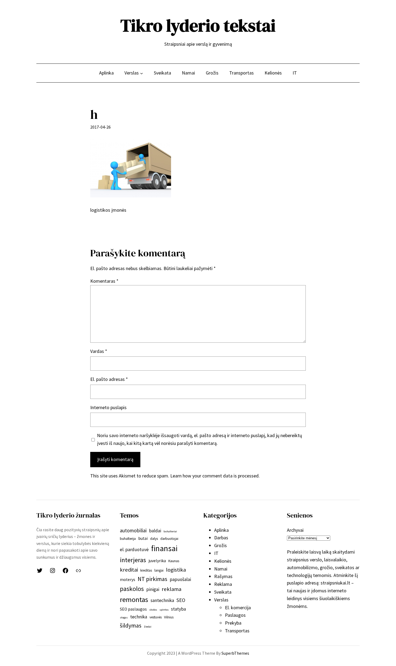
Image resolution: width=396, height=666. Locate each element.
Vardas (98, 351)
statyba (178, 609)
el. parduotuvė (134, 549)
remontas (134, 599)
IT (216, 553)
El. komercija (238, 607)
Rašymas (223, 576)
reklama (171, 589)
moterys (127, 579)
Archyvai (295, 530)
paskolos (132, 589)
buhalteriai (170, 531)
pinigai (152, 589)
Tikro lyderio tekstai (198, 25)
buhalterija (128, 538)
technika (138, 617)
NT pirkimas (152, 579)
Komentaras (104, 281)
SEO (180, 600)
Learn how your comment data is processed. (215, 476)
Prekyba (233, 623)
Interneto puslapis (108, 407)
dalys (154, 538)
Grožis (220, 545)
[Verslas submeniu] (141, 73)
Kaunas (173, 561)
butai (143, 538)
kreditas (146, 570)
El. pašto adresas (109, 379)
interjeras (133, 560)
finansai (164, 548)
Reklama (223, 584)
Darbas (221, 537)
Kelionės (222, 561)
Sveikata (222, 592)
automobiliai (133, 530)
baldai (155, 531)
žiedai (147, 626)
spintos (164, 609)
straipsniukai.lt (335, 583)
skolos (153, 609)
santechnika (162, 600)
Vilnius (168, 617)
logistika (176, 569)
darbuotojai (169, 538)
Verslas (221, 600)
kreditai (129, 569)
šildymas (130, 625)
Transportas (237, 631)
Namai (220, 569)
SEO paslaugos (133, 609)
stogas (124, 617)
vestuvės (156, 617)
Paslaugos (235, 615)
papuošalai (180, 579)
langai (159, 570)
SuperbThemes (235, 653)
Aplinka (221, 530)
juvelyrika (157, 560)
